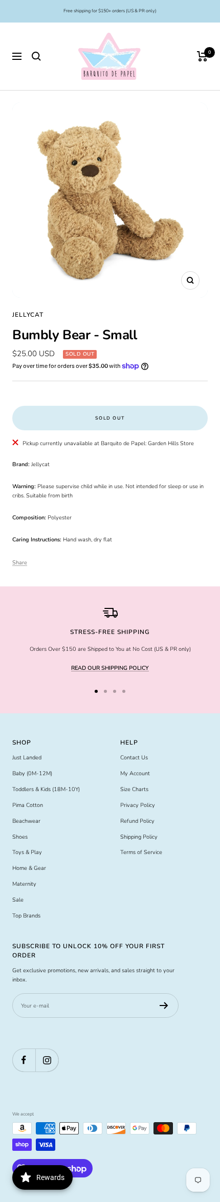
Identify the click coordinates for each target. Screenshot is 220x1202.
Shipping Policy (139, 837)
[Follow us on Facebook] (23, 1060)
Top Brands (26, 916)
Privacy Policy (137, 805)
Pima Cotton (27, 805)
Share (19, 562)
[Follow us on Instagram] (46, 1060)
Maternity (24, 884)
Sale (18, 900)
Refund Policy (137, 821)
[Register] (164, 1005)
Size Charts (134, 789)
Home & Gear (29, 868)
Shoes (20, 837)
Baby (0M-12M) (32, 773)
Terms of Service (141, 852)
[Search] (36, 56)
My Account (135, 773)
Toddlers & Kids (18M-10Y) (46, 789)
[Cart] (202, 56)
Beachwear (26, 821)
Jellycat (27, 315)
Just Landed (26, 757)
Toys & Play (27, 852)
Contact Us (134, 757)
